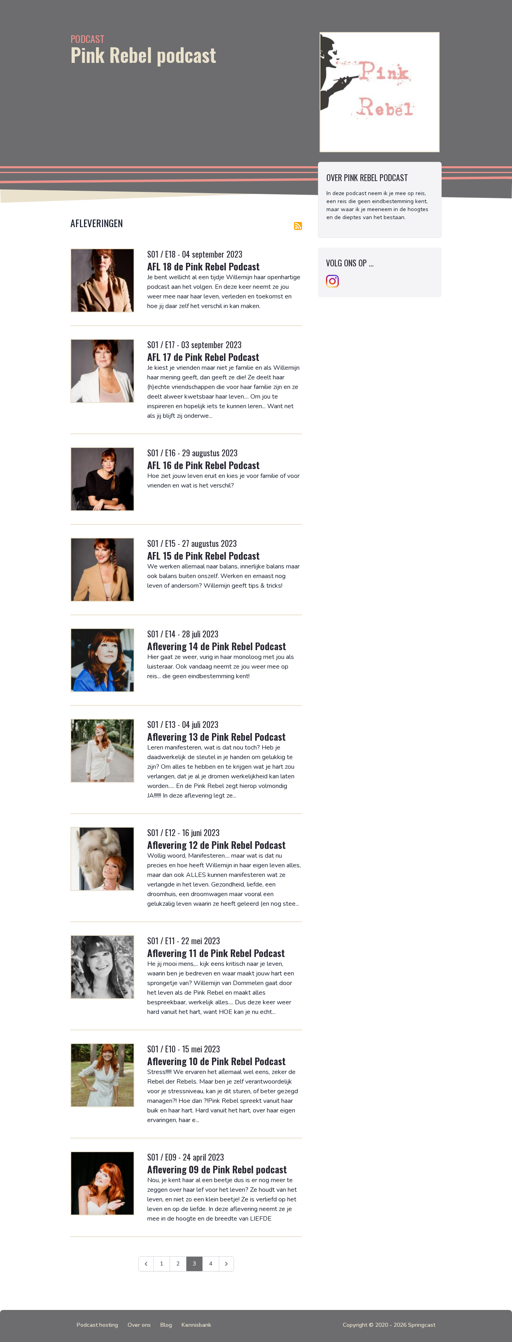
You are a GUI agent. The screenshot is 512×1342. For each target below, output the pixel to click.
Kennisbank (196, 1325)
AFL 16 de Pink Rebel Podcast (203, 464)
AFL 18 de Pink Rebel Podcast (203, 266)
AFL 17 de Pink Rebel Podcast (203, 356)
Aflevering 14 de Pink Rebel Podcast (216, 646)
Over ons (139, 1325)
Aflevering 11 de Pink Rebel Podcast (216, 952)
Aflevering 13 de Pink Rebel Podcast (216, 736)
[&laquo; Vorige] (146, 1263)
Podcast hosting (97, 1325)
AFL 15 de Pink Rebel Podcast (203, 555)
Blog (166, 1325)
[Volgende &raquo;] (226, 1263)
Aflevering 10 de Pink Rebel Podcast (216, 1061)
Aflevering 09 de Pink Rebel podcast (217, 1169)
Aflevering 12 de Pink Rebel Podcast (216, 844)
